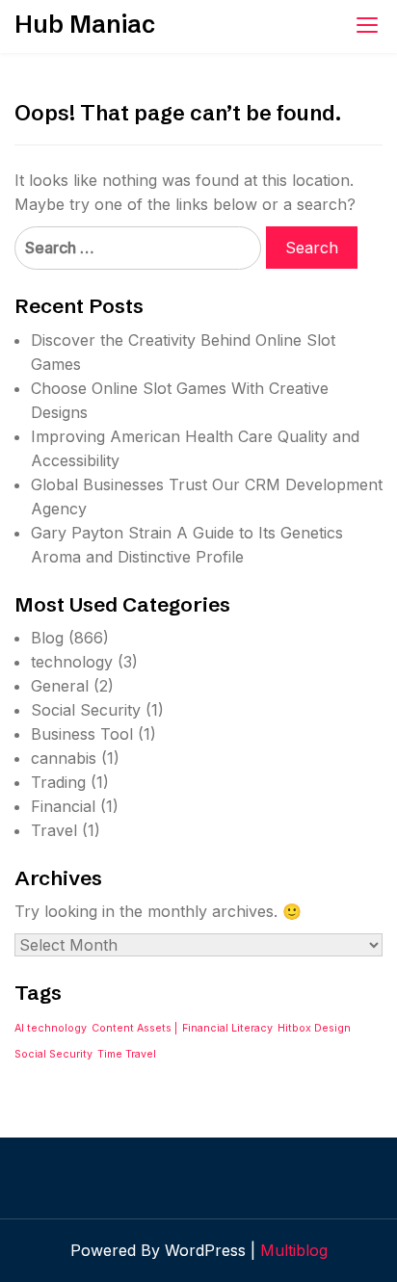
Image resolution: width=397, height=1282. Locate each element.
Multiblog (294, 1250)
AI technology (50, 1028)
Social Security (86, 709)
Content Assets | (134, 1028)
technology (72, 661)
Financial (63, 806)
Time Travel (126, 1054)
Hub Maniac (84, 24)
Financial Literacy (227, 1028)
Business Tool (82, 734)
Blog (47, 637)
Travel (54, 830)
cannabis (63, 758)
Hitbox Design (314, 1028)
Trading (58, 782)
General (60, 685)
